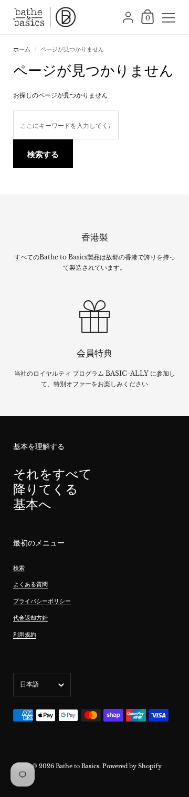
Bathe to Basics (77, 766)
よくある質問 (30, 584)
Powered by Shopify (132, 766)
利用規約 (24, 634)
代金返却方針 (30, 617)
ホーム (21, 49)
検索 (19, 568)
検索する (43, 154)
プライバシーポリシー (42, 601)
